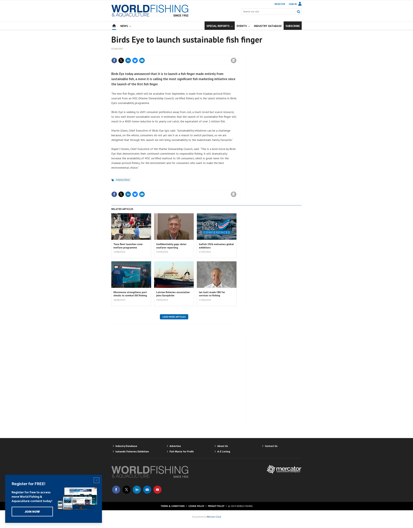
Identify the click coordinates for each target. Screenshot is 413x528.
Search (298, 11)
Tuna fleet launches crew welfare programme (128, 245)
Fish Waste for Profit (182, 451)
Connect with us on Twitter (126, 489)
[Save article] (234, 60)
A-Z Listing (223, 451)
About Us (222, 446)
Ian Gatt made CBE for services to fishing (212, 294)
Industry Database (126, 446)
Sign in (195, 53)
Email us (147, 489)
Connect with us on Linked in (137, 489)
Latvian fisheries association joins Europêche (173, 294)
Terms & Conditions (173, 506)
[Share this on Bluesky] (135, 60)
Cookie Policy (196, 506)
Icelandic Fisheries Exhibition (132, 451)
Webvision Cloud (214, 516)
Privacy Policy (216, 506)
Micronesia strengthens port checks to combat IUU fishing (130, 294)
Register (280, 4)
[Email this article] (142, 60)
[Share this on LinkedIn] (128, 60)
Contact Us (271, 446)
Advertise (175, 446)
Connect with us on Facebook (116, 489)
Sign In (293, 4)
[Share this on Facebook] (114, 60)
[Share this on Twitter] (121, 60)
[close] (236, 53)
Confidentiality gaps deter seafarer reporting (171, 245)
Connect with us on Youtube (157, 489)
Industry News (123, 179)
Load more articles (174, 316)
